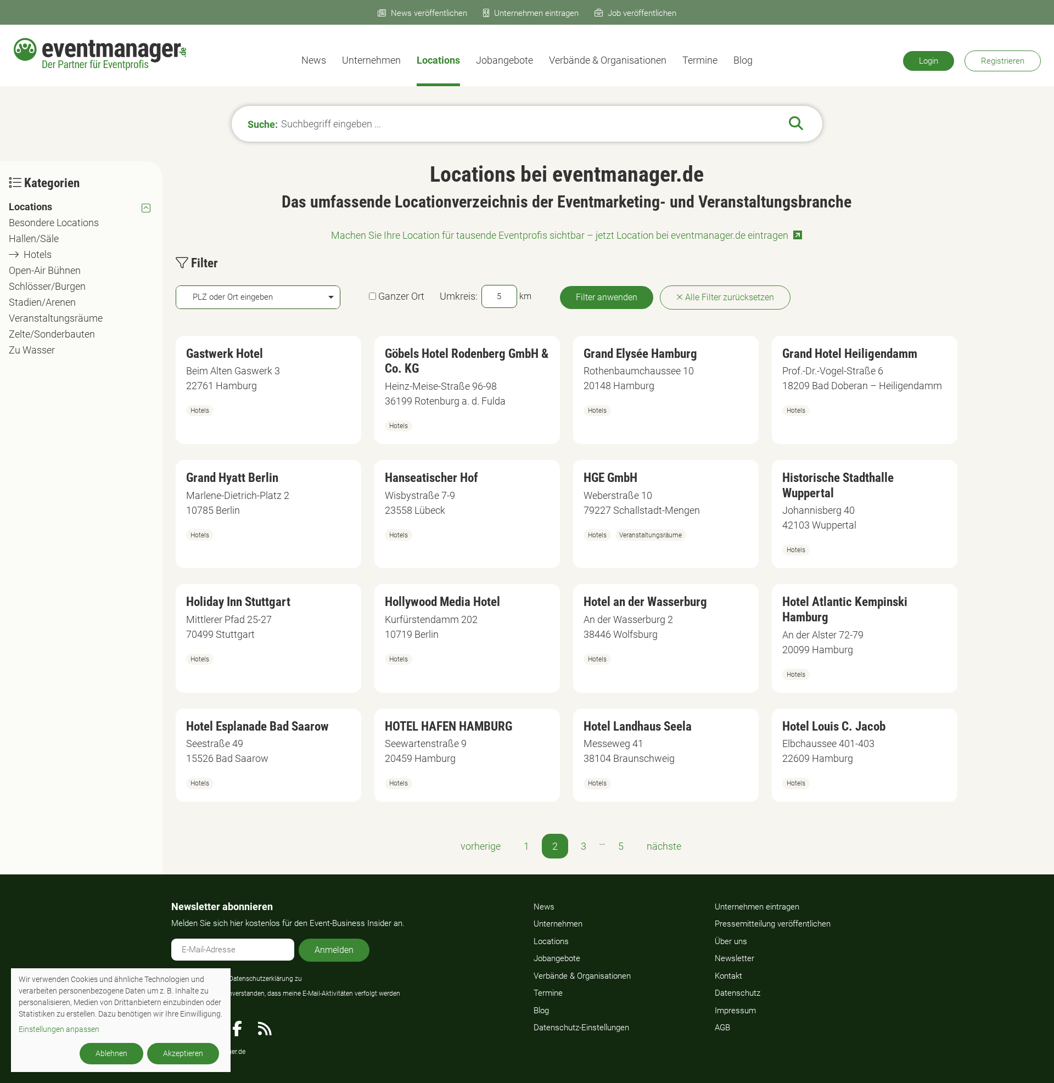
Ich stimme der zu (242, 979)
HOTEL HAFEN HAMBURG (448, 726)
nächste (664, 846)
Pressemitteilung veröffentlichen (773, 924)
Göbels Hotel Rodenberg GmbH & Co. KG (466, 361)
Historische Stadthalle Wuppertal (838, 485)
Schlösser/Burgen (47, 286)
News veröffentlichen (429, 13)
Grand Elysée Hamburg (640, 353)
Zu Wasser (32, 350)
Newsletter (734, 958)
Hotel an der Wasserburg (645, 601)
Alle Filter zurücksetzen (728, 297)
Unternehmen (371, 60)
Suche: (263, 124)
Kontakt (728, 976)
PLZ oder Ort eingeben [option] (233, 297)
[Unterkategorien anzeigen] (146, 207)
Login (928, 61)
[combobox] (258, 297)
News (313, 60)
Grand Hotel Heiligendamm (849, 353)
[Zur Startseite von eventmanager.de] (99, 54)
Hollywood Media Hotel (442, 601)
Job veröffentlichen (642, 13)
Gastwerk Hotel (224, 353)
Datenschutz (737, 993)
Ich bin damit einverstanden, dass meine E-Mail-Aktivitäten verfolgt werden (291, 993)
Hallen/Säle (34, 238)
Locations (438, 60)
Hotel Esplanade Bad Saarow (257, 726)
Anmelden (334, 950)
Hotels (38, 254)
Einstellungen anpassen (59, 1029)
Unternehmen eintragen (536, 13)
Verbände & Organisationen (607, 60)
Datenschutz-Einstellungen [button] (581, 1028)
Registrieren (1002, 61)
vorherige (481, 846)
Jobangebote (504, 60)
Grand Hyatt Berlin (232, 477)
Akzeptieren (183, 1053)
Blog (743, 60)
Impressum (735, 1010)
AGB (722, 1028)
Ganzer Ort (401, 296)
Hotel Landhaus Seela (638, 726)
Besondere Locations (54, 222)
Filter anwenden (606, 297)
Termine (699, 60)
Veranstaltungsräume (56, 318)
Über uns (731, 941)
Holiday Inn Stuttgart (238, 601)
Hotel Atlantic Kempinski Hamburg (844, 609)
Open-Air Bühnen (45, 270)
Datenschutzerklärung (261, 979)
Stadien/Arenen (42, 302)
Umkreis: (459, 296)
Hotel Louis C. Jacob (833, 726)
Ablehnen (111, 1053)
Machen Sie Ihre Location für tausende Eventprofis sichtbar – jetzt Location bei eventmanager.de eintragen (559, 235)
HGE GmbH (610, 477)
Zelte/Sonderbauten (52, 334)
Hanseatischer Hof (431, 477)
